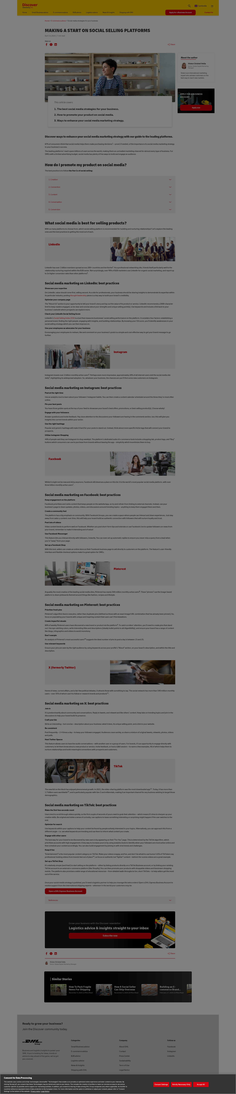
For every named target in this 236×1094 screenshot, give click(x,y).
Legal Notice (45, 1091)
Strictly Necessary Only (181, 1084)
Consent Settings (161, 1084)
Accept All (201, 1084)
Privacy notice (35, 1091)
